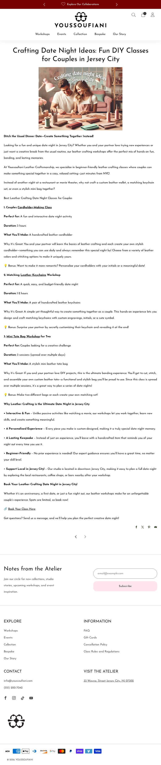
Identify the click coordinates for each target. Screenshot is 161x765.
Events (61, 34)
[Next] (116, 4)
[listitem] (80, 4)
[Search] (134, 15)
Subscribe (125, 586)
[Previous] (44, 4)
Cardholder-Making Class (35, 207)
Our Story (119, 34)
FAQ (87, 630)
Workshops (42, 34)
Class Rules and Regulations (101, 651)
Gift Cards (90, 637)
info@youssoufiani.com (18, 681)
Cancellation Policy (95, 644)
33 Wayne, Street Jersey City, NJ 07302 (109, 681)
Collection (80, 34)
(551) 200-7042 (13, 687)
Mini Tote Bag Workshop (23, 336)
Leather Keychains (33, 275)
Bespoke (100, 34)
